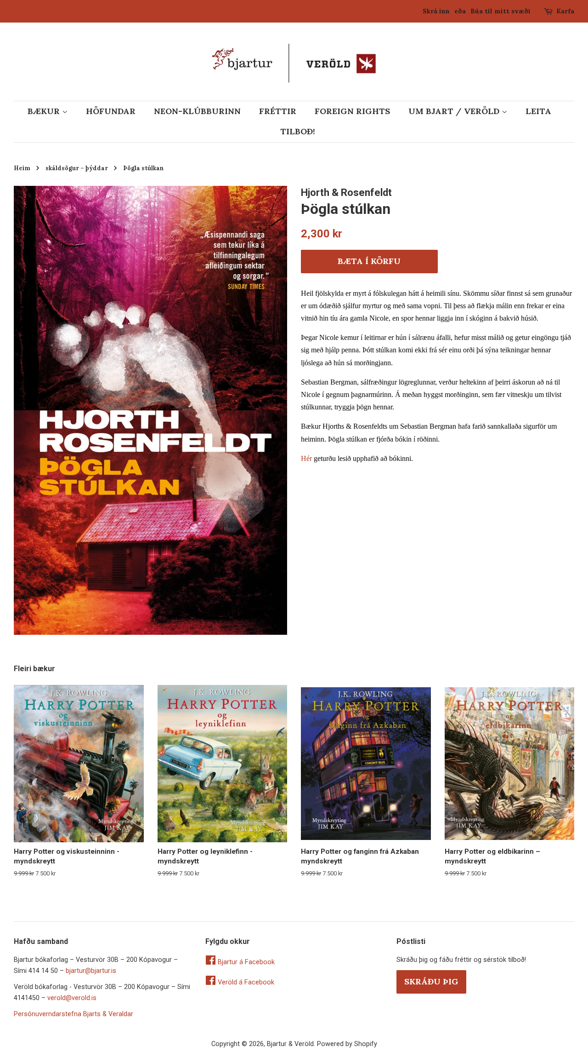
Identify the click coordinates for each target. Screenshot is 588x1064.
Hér (306, 458)
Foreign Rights (352, 111)
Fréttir (277, 111)
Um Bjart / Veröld (455, 111)
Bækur (45, 111)
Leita (538, 111)
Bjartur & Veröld (290, 1044)
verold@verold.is (71, 998)
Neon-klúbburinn (197, 111)
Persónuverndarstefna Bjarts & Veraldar (73, 1014)
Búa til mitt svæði (500, 11)
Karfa (565, 11)
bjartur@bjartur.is (91, 971)
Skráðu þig (431, 981)
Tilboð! (297, 131)
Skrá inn (436, 11)
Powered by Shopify (347, 1044)
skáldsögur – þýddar (76, 168)
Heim (22, 168)
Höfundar (111, 111)
